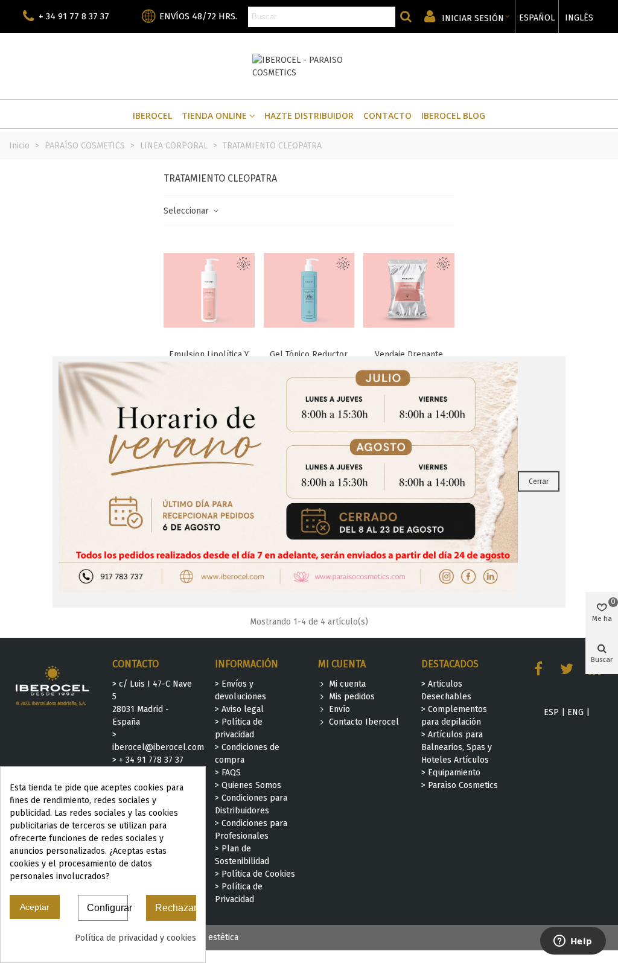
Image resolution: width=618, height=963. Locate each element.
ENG (575, 712)
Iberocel (152, 115)
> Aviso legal (239, 709)
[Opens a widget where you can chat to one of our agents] (573, 942)
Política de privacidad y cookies (135, 938)
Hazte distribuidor (309, 115)
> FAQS (228, 773)
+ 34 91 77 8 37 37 (74, 16)
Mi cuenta (347, 684)
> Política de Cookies (255, 874)
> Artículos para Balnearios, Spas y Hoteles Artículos (456, 747)
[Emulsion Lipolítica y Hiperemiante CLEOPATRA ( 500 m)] (209, 290)
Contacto (387, 115)
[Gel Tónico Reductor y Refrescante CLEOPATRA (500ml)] (309, 290)
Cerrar (539, 481)
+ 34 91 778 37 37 (151, 760)
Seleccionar (187, 211)
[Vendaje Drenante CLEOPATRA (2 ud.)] (408, 290)
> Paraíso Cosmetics (459, 785)
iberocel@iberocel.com (158, 747)
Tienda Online (214, 115)
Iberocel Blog (453, 115)
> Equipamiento (450, 773)
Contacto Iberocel (364, 722)
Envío (339, 709)
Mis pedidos (352, 696)
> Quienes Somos (248, 785)
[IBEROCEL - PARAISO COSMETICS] (309, 66)
